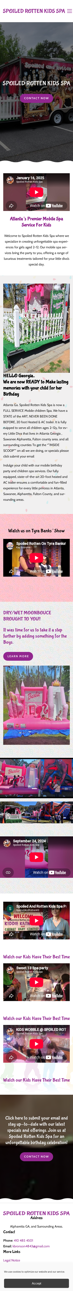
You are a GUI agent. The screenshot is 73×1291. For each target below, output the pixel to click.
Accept (36, 1283)
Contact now (36, 98)
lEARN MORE (18, 656)
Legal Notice (11, 1260)
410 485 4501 (23, 1240)
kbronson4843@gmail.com (31, 1246)
